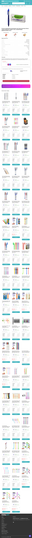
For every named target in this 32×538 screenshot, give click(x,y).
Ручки (15, 7)
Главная (2, 7)
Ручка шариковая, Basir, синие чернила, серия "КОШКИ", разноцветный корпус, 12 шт (16, 377)
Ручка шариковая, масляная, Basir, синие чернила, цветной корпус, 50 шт (16, 252)
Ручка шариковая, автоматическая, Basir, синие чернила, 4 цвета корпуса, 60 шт (16, 277)
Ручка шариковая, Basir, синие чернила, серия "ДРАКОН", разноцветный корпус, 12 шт (26, 377)
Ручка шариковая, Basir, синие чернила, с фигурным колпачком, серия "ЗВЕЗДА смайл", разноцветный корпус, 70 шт (6, 477)
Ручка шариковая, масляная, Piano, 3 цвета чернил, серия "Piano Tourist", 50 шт (6, 252)
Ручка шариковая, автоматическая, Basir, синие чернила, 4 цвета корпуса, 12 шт (6, 227)
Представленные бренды (5, 532)
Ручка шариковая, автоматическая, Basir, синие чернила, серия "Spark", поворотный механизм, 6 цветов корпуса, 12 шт (26, 327)
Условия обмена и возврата (4, 527)
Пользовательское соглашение (4, 525)
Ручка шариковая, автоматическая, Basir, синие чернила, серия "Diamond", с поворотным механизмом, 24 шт (26, 427)
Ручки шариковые (19, 7)
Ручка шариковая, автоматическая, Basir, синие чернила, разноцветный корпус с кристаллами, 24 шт (6, 277)
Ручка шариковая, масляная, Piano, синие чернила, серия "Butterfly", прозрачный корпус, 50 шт (16, 202)
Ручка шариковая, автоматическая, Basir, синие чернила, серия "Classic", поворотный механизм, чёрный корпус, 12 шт (16, 327)
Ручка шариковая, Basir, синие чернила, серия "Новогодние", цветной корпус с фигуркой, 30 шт (6, 327)
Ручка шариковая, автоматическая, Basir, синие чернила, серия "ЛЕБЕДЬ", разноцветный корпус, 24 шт (6, 426)
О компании (3, 518)
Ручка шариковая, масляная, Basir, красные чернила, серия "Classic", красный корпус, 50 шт (25, 252)
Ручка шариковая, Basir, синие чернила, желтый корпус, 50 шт (6, 302)
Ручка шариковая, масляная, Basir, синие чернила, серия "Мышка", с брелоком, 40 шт (16, 426)
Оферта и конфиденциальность (4, 523)
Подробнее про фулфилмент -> (7, 86)
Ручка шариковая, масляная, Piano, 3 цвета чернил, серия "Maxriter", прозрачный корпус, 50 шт (6, 127)
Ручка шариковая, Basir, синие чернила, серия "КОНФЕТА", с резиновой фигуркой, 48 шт (6, 451)
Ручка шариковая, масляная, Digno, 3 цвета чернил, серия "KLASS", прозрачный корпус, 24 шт (26, 202)
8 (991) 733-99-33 (16, 518)
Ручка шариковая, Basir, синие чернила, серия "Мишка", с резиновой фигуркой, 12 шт (6, 401)
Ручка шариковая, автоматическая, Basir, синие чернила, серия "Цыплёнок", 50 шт (26, 227)
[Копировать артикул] (5, 103)
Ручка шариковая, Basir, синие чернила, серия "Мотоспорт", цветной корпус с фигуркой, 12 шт (26, 277)
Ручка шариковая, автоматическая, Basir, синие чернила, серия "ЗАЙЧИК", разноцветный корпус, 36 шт (26, 401)
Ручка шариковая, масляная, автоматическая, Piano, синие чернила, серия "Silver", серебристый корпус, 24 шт (16, 102)
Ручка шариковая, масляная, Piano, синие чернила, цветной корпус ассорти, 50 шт (6, 152)
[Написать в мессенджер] (30, 536)
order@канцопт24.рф (24, 518)
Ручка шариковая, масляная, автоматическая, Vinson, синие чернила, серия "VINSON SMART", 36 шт (25, 127)
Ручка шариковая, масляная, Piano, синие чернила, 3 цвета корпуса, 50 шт (6, 177)
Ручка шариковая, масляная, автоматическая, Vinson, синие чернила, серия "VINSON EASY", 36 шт (16, 127)
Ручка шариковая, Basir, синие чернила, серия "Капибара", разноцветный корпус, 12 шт (16, 401)
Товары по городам (4, 533)
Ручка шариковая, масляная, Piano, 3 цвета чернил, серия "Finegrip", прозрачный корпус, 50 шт (6, 202)
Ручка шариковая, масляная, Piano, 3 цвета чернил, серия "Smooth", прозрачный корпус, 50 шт (16, 152)
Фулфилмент (3, 529)
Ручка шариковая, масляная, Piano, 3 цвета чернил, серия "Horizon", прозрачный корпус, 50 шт (26, 102)
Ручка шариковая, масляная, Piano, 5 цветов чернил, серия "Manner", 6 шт (25, 152)
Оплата (3, 519)
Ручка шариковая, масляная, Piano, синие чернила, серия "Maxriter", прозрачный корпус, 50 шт (16, 177)
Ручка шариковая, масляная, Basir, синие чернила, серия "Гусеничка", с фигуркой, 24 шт (16, 451)
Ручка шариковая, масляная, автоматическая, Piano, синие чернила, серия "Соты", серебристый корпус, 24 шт (6, 102)
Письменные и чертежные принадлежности (9, 7)
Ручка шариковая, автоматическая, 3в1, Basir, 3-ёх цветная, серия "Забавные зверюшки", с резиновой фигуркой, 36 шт (16, 477)
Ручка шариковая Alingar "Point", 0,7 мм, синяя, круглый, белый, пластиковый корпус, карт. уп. (26, 352)
